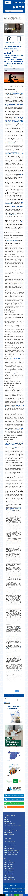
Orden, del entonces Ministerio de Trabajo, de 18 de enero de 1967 (13, 651)
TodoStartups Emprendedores (12, 830)
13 (11, 378)
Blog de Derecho (9, 864)
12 (14, 373)
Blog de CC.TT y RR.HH (10, 862)
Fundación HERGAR (9, 834)
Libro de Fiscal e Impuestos (11, 843)
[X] (2, 895)
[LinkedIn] (7, 895)
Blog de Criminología (9, 877)
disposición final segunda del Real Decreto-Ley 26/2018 (14, 444)
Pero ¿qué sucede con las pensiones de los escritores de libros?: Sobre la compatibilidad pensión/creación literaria (13, 541)
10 (15, 345)
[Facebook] (11, 895)
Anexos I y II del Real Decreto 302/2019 (14, 429)
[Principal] (14, 4)
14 (19, 459)
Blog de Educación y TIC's (10, 879)
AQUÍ (24, 891)
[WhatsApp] (16, 895)
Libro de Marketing (9, 846)
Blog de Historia (8, 866)
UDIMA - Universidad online (11, 827)
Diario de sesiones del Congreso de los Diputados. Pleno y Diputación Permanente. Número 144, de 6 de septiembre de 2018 (13, 509)
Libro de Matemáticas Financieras (12, 850)
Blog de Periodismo (9, 872)
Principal (5, 17)
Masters (7, 817)
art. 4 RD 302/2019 (15, 358)
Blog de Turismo (8, 875)
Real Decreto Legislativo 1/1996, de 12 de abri (13, 575)
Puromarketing (8, 832)
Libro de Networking (9, 848)
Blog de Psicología (9, 873)
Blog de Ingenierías (9, 870)
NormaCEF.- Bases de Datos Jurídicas (13, 825)
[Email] (21, 895)
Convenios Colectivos (10, 823)
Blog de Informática (9, 868)
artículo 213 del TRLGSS (11, 214)
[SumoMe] (25, 895)
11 (12, 355)
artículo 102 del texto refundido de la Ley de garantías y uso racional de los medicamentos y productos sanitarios (13, 635)
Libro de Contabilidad (10, 841)
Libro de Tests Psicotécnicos (11, 852)
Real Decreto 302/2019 (12, 152)
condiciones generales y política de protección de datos (16, 889)
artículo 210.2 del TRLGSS (16, 608)
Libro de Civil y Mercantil (10, 845)
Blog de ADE (8, 860)
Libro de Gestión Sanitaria (11, 854)
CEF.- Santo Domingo (9, 828)
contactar (23, 885)
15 (22, 480)
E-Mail (6, 698)
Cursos (6, 819)
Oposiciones (8, 821)
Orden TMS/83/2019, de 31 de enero (13, 656)
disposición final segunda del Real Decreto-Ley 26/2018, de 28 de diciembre (14, 104)
